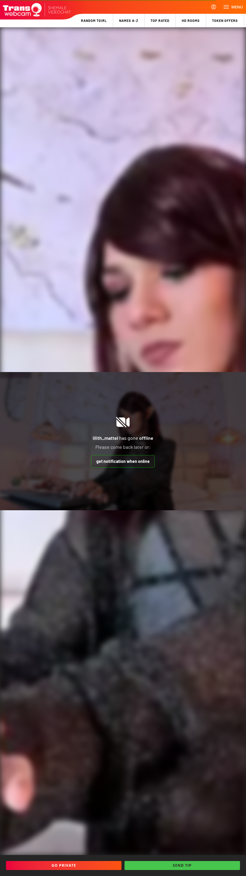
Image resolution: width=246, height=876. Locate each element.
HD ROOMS (191, 20)
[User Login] (214, 7)
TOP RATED (160, 20)
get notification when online (123, 461)
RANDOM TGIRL (94, 20)
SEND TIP (182, 865)
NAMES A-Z (128, 20)
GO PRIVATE (64, 865)
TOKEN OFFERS (225, 20)
